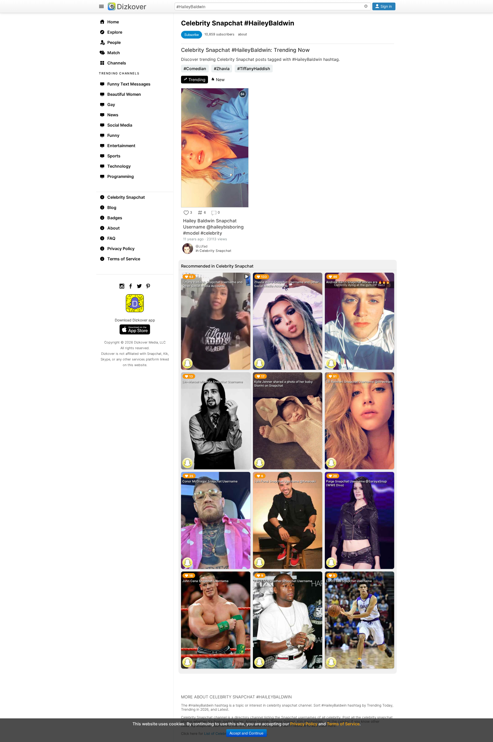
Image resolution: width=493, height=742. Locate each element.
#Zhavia (222, 68)
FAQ (111, 238)
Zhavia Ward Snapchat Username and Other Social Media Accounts (286, 284)
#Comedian (195, 68)
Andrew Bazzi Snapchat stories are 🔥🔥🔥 (358, 282)
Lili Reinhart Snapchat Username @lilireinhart (359, 382)
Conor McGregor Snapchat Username (210, 481)
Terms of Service (123, 258)
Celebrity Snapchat (126, 197)
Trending (196, 79)
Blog (111, 207)
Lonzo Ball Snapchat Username (349, 581)
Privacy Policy (121, 248)
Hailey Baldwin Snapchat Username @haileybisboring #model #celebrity (213, 227)
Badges (114, 217)
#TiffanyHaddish (253, 68)
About (113, 228)
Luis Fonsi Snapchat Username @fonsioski (285, 481)
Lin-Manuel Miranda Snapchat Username (212, 382)
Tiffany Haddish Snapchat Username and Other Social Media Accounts (212, 284)
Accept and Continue (246, 733)
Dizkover (131, 6)
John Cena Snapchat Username (205, 581)
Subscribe (191, 34)
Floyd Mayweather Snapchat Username (283, 581)
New (220, 79)
